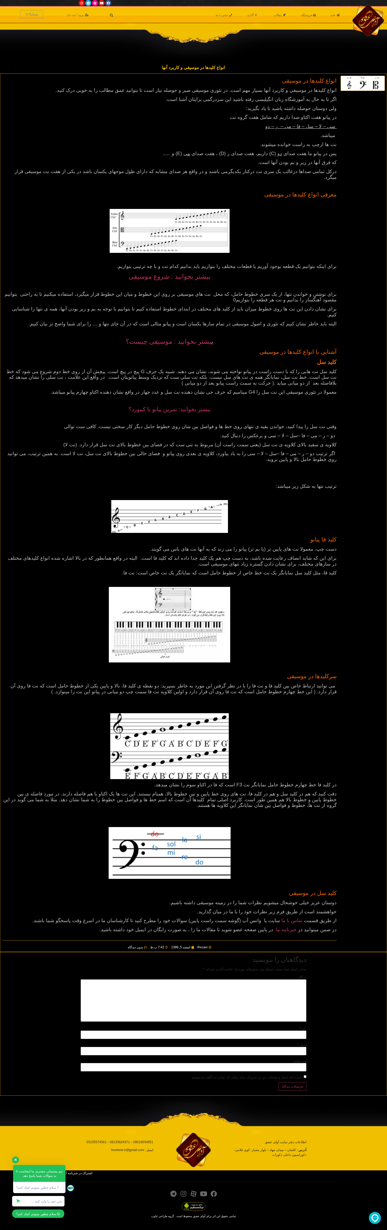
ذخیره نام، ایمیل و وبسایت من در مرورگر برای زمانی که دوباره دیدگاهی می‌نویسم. (247, 1077)
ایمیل (301, 1044)
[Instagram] (82, 3)
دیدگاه (302, 977)
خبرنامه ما (286, 929)
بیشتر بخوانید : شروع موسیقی (169, 276)
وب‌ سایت (299, 1061)
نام (303, 1028)
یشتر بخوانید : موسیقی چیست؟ (168, 341)
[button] (335, 15)
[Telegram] (88, 3)
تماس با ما (292, 920)
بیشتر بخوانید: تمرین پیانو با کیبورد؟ (170, 409)
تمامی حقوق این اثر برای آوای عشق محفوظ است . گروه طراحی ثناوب (193, 1216)
